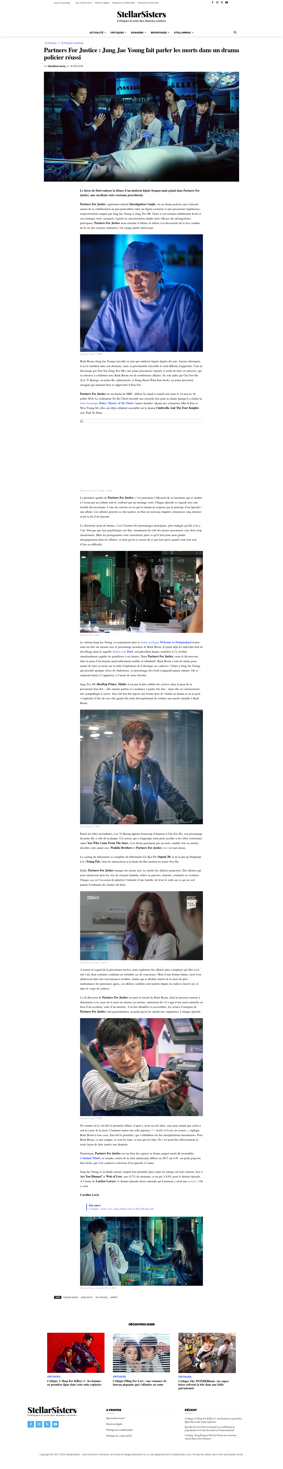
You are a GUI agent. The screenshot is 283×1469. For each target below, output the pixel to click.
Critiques (51, 43)
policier (114, 1297)
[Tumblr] (126, 1308)
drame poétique (166, 642)
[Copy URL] (142, 1308)
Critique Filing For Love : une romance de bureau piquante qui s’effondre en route (139, 1383)
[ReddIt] (111, 1308)
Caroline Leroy (57, 66)
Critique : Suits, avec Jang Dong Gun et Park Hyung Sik (121, 1209)
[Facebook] (212, 2)
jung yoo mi (86, 1297)
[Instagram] (217, 2)
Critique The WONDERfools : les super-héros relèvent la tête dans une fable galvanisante (203, 1384)
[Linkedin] (104, 1308)
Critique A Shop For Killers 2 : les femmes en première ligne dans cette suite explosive (74, 1383)
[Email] (119, 1308)
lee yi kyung (101, 1297)
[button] (235, 33)
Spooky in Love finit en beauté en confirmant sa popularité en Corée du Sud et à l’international (210, 1428)
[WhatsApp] (96, 1308)
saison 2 (193, 1181)
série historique (106, 403)
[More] (149, 1308)
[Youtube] (226, 2)
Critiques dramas (72, 43)
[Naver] (134, 1308)
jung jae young (70, 1297)
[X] (222, 2)
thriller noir (123, 651)
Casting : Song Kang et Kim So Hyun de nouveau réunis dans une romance (210, 1436)
